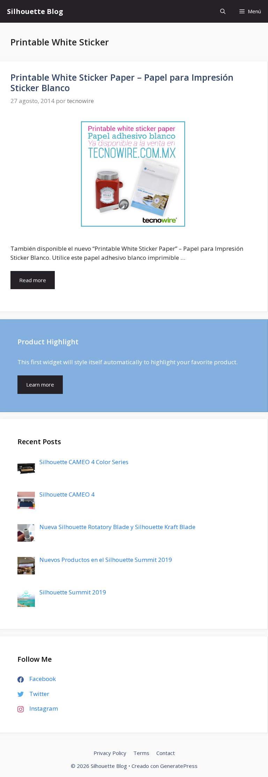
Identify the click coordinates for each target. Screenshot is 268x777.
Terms (141, 752)
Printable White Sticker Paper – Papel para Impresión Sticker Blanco (121, 82)
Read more (37, 282)
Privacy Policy (110, 752)
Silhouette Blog (35, 11)
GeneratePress (179, 765)
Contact (165, 752)
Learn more (40, 384)
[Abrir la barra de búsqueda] (222, 11)
